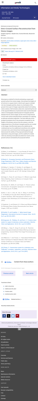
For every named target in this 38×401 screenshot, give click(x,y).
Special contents (5, 377)
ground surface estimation (13, 41)
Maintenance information (8, 374)
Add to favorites (9, 286)
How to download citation (9, 77)
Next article (29, 273)
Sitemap (3, 398)
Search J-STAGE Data (7, 348)
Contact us (6, 80)
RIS (5, 65)
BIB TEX (6, 69)
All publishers (4, 342)
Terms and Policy (5, 364)
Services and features (7, 358)
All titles (3, 336)
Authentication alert (10, 294)
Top (19, 329)
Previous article (8, 273)
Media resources (5, 379)
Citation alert (8, 291)
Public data (4, 361)
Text (5, 73)
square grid (23, 41)
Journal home (6, 18)
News (2, 371)
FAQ (2, 393)
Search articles (5, 345)
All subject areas (5, 339)
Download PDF (9, 60)
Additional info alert (10, 289)
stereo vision (29, 41)
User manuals (4, 387)
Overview (3, 355)
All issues (16, 18)
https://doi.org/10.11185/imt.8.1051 (14, 51)
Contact (3, 395)
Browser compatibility (7, 390)
